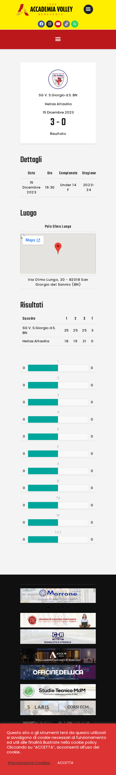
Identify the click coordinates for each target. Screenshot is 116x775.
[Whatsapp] (74, 24)
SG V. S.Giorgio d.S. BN (39, 330)
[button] (26, 595)
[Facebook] (41, 24)
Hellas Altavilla (35, 341)
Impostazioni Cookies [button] (29, 762)
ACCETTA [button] (65, 762)
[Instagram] (49, 24)
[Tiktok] (66, 24)
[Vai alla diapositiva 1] (48, 607)
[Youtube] (58, 24)
